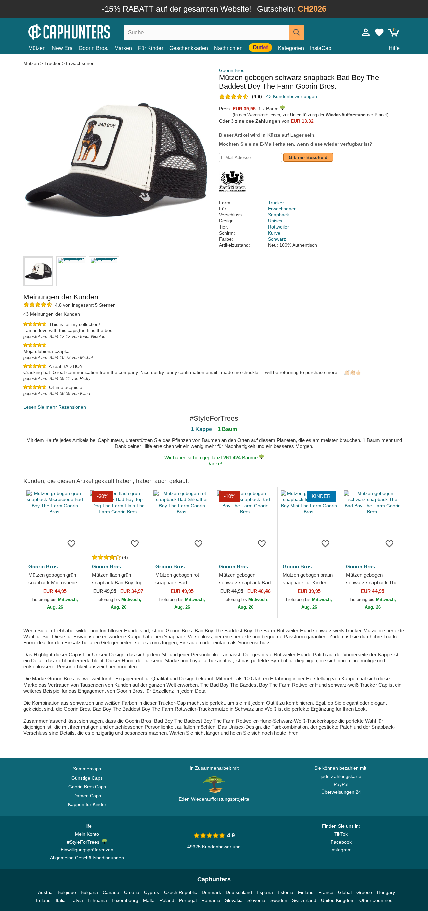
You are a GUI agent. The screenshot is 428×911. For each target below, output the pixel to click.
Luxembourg (125, 900)
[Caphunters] (86, 31)
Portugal (188, 900)
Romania (210, 900)
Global (345, 892)
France (325, 892)
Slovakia (234, 900)
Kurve (274, 233)
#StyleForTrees (84, 842)
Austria (45, 892)
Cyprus (151, 892)
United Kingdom (338, 900)
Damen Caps (87, 795)
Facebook (341, 842)
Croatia (131, 892)
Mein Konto (87, 834)
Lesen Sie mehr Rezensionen (54, 407)
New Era (62, 48)
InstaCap (320, 48)
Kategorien (291, 48)
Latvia (76, 900)
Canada (111, 892)
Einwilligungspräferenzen (87, 849)
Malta (149, 900)
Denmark (211, 892)
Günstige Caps (87, 778)
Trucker (52, 63)
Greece (364, 892)
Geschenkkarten (188, 48)
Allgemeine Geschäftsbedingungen (87, 857)
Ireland (43, 900)
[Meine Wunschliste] (379, 32)
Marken (123, 48)
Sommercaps (87, 768)
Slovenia (256, 900)
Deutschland (239, 892)
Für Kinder (150, 48)
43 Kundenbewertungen (291, 96)
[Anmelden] (366, 32)
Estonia (285, 892)
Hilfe (394, 48)
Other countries (375, 900)
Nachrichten (228, 48)
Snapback (278, 214)
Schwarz (277, 239)
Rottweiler (278, 227)
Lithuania (97, 900)
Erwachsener (80, 63)
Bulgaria (89, 892)
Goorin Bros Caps (87, 786)
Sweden (278, 900)
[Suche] (296, 32)
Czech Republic (180, 892)
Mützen (37, 48)
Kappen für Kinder (87, 804)
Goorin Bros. (93, 48)
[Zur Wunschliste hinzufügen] (72, 543)
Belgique (67, 892)
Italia (61, 900)
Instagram (341, 849)
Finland (306, 892)
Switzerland (304, 900)
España (265, 892)
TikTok (341, 834)
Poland (166, 900)
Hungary (386, 892)
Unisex (275, 220)
